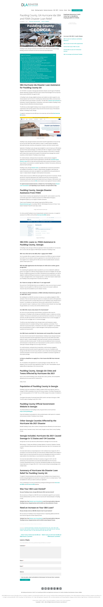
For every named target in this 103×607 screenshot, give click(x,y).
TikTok (57, 589)
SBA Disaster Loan (40, 530)
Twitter (43, 589)
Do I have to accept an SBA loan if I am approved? (31, 64)
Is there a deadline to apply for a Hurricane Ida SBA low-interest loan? (35, 69)
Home (32, 10)
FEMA (54, 527)
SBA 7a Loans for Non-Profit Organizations (73, 43)
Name (22, 560)
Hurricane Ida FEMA (41, 215)
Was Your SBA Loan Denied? (26, 79)
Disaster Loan (37, 527)
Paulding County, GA (28, 530)
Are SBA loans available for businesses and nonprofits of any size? (35, 68)
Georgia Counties (35, 529)
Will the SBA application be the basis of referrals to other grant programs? (36, 62)
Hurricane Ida (43, 529)
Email (21, 566)
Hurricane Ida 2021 (51, 529)
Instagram (49, 589)
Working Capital (39, 10)
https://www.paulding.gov (26, 411)
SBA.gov (83, 595)
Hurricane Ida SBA (30, 484)
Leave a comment (45, 21)
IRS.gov (88, 595)
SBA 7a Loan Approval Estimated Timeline (73, 54)
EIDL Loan (51, 527)
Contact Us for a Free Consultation (63, 600)
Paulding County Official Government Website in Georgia (32, 74)
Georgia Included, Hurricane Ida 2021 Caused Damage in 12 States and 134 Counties (37, 77)
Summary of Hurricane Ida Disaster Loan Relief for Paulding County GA (35, 78)
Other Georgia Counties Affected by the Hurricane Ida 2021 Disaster (34, 75)
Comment (23, 545)
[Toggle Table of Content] (53, 55)
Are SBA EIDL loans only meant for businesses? (31, 67)
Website (22, 572)
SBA (36, 181)
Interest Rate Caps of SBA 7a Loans (72, 46)
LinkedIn (51, 589)
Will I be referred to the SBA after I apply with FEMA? (32, 61)
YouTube (60, 589)
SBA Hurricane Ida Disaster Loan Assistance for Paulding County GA (34, 57)
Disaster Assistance (29, 527)
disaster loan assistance (54, 100)
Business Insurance (48, 10)
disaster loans (35, 167)
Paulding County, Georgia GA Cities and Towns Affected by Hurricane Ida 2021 (36, 71)
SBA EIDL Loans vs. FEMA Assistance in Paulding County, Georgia (33, 60)
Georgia (29, 529)
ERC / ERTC (55, 10)
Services (61, 10)
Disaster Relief (44, 527)
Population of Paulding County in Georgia (29, 72)
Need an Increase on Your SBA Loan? (28, 81)
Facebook (46, 589)
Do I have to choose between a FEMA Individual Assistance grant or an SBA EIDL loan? (38, 65)
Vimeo (54, 589)
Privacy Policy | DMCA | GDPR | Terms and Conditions (44, 600)
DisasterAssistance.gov (25, 204)
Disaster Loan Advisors (34, 21)
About (65, 10)
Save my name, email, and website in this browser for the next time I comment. (40, 577)
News (69, 10)
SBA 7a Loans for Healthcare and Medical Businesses (73, 39)
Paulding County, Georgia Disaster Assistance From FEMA (32, 58)
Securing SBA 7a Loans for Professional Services (72, 50)
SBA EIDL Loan (48, 530)
